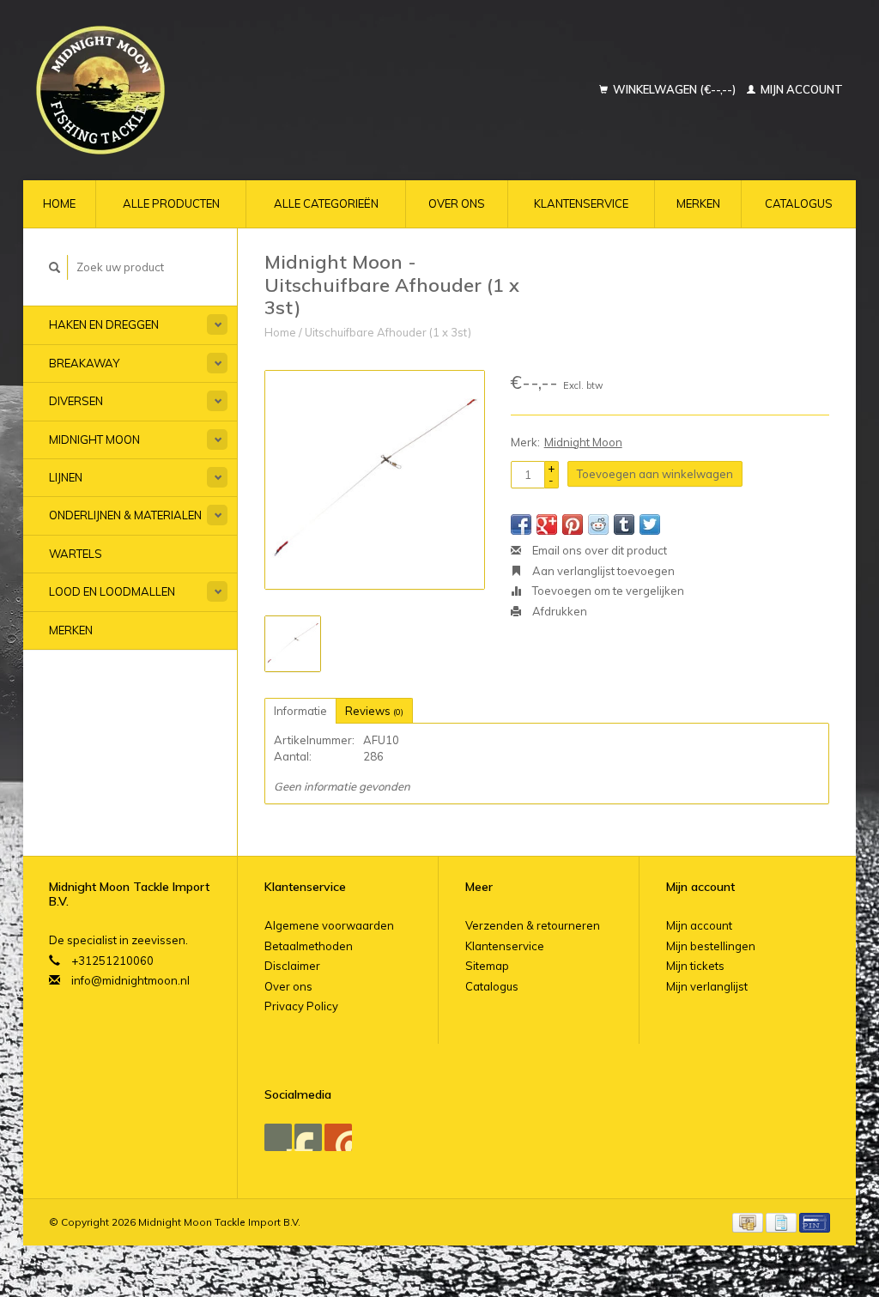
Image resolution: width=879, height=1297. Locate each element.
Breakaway (84, 363)
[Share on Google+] (546, 524)
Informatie (300, 711)
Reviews (374, 711)
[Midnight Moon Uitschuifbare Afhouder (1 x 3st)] (374, 480)
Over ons (456, 203)
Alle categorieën (326, 203)
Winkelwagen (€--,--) (674, 89)
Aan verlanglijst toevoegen (602, 571)
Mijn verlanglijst (707, 986)
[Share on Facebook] (521, 524)
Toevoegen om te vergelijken (607, 590)
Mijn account (800, 89)
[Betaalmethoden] (749, 1221)
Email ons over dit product (598, 550)
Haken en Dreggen (104, 324)
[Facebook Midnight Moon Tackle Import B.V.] (278, 1137)
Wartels (75, 554)
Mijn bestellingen (710, 946)
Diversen (76, 401)
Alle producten (171, 203)
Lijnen (65, 477)
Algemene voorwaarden (329, 925)
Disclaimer (292, 966)
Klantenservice (581, 203)
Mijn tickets (695, 966)
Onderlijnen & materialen (125, 515)
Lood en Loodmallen (112, 591)
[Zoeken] (55, 267)
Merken (698, 203)
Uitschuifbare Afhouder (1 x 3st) (388, 332)
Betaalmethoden (308, 946)
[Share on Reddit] (598, 524)
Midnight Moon (94, 439)
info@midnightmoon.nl (130, 980)
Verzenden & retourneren (532, 925)
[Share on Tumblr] (624, 524)
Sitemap (487, 966)
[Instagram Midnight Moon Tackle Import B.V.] (338, 1137)
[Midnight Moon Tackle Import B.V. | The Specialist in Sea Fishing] (175, 90)
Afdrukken (558, 611)
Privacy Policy (301, 1006)
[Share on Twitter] (650, 524)
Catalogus (799, 203)
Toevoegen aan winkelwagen (655, 474)
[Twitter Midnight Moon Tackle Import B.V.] (308, 1137)
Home (59, 203)
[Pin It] (572, 524)
